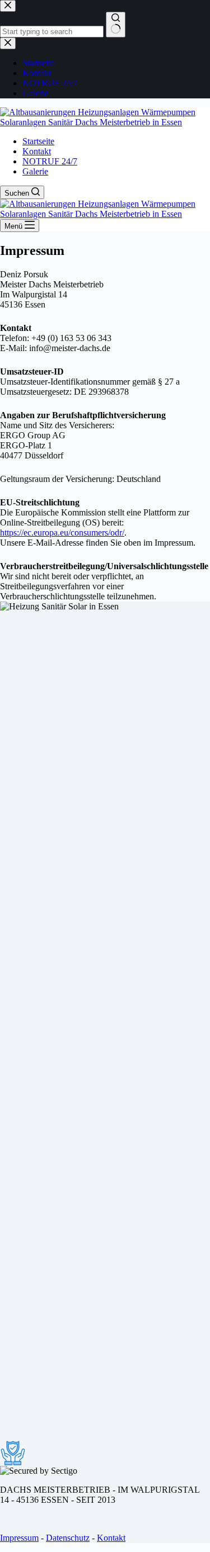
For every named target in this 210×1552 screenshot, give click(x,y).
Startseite (38, 141)
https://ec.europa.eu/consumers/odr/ (62, 532)
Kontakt (36, 151)
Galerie (35, 171)
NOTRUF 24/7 (49, 161)
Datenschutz (68, 1537)
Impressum (19, 1537)
